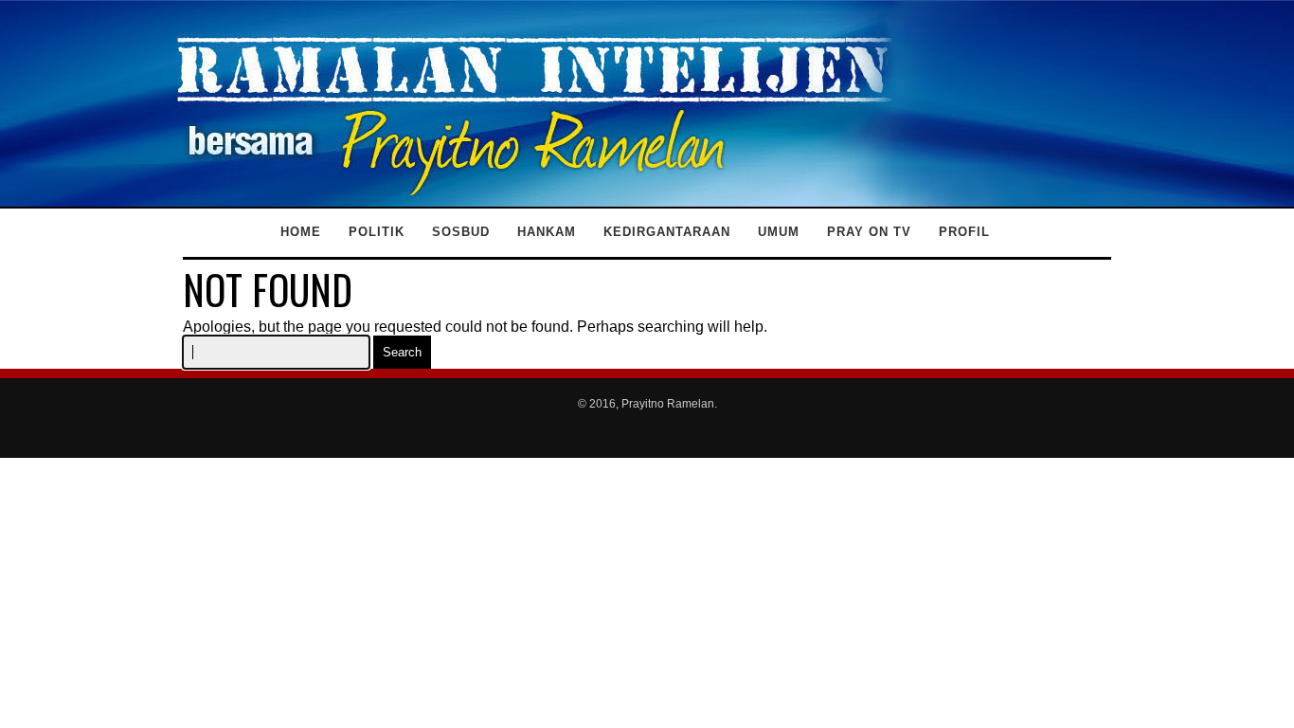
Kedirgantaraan (666, 232)
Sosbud (461, 232)
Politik (376, 232)
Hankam (546, 232)
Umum (779, 232)
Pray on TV (869, 232)
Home (300, 232)
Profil (964, 232)
